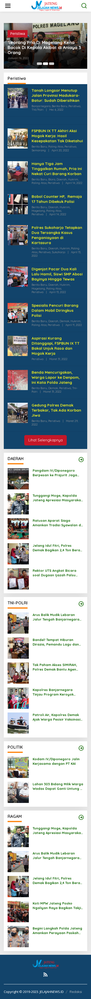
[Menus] (8, 6)
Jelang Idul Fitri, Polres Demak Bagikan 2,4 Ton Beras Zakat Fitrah (57, 547)
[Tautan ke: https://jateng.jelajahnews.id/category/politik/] (81, 748)
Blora (51, 179)
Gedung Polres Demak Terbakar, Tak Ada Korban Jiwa (56, 410)
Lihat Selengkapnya (45, 440)
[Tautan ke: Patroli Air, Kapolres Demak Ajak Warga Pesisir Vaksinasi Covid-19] (18, 722)
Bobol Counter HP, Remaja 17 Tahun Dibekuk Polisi (57, 199)
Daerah (62, 179)
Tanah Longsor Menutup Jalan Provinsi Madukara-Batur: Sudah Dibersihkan (56, 95)
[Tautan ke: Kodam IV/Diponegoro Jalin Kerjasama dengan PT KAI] (18, 766)
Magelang (38, 210)
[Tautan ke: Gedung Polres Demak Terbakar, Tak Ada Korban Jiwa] (18, 412)
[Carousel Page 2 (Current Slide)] (45, 63)
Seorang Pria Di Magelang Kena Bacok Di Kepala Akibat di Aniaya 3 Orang (44, 47)
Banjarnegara (41, 106)
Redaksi (76, 992)
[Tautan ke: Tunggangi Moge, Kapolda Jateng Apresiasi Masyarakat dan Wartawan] (18, 503)
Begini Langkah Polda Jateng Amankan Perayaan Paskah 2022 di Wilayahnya (57, 930)
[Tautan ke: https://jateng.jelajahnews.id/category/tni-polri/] (81, 604)
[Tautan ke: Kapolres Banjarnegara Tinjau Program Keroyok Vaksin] (18, 697)
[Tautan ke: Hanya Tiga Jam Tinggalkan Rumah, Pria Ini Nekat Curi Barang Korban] (18, 171)
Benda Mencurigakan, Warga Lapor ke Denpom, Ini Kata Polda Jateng (56, 377)
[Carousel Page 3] (51, 63)
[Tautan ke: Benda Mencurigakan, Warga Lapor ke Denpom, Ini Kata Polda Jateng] (18, 379)
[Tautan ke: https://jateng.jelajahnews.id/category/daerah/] (81, 460)
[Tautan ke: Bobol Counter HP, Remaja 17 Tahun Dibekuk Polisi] (18, 203)
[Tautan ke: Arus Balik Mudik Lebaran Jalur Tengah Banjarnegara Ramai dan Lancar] (18, 622)
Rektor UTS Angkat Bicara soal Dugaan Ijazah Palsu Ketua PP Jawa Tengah (54, 572)
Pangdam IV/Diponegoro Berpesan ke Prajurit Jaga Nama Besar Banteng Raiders (58, 472)
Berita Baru (59, 106)
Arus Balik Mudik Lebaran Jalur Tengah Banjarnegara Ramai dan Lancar (56, 617)
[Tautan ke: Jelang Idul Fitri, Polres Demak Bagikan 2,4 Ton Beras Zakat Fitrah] (18, 553)
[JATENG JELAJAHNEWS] (46, 5)
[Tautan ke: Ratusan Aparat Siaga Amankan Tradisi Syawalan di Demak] (18, 528)
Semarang (39, 150)
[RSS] (45, 974)
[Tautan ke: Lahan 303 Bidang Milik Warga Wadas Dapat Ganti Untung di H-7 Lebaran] (18, 791)
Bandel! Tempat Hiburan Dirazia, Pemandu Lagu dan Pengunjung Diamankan (56, 642)
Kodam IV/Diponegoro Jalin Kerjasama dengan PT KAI (56, 761)
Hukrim (73, 179)
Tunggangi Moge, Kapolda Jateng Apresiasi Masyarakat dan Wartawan (57, 497)
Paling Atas (55, 146)
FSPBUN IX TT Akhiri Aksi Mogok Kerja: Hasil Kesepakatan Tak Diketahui (57, 135)
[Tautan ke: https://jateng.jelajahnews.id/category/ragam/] (81, 817)
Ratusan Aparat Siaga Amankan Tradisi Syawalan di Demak (57, 522)
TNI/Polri (37, 109)
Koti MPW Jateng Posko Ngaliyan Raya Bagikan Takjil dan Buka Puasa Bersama (57, 905)
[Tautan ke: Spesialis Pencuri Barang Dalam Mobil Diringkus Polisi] (18, 312)
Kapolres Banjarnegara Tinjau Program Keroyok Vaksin (53, 692)
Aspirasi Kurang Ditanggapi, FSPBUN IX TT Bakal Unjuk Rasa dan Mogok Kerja (56, 346)
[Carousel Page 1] (39, 63)
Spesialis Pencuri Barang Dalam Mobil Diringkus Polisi (55, 310)
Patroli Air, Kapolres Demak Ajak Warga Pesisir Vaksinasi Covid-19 (56, 717)
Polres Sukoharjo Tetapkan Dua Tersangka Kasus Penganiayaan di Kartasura (57, 235)
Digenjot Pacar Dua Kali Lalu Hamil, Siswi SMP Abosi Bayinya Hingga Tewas (57, 274)
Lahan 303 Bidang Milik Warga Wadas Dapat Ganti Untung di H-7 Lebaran (58, 786)
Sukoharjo (58, 252)
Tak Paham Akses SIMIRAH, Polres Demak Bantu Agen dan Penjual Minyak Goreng (56, 667)
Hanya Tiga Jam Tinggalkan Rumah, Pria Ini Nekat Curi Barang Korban (57, 168)
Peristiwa (17, 33)
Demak (64, 321)
